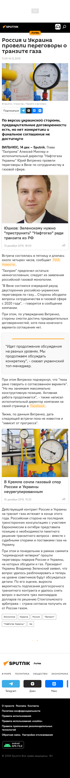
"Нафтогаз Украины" (14, 623)
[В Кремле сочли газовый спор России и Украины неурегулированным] (35, 453)
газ (30, 623)
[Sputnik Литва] (11, 28)
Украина (24, 616)
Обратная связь (11, 734)
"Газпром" (49, 616)
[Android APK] (13, 745)
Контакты (33, 705)
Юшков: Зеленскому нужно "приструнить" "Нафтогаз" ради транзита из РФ (33, 233)
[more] (64, 245)
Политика (22, 673)
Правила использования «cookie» (22, 721)
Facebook (37, 406)
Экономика (9, 616)
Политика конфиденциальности (21, 711)
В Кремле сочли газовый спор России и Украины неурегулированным (32, 486)
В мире (6, 673)
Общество (40, 673)
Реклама (21, 705)
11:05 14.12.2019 (11, 58)
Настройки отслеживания (37, 734)
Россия (36, 616)
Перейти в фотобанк (36, 103)
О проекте (8, 705)
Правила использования (16, 716)
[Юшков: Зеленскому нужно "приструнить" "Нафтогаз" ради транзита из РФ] (35, 199)
